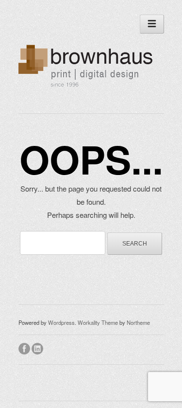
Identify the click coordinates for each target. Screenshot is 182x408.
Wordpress (61, 322)
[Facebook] (25, 347)
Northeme (138, 322)
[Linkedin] (38, 347)
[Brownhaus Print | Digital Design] (88, 87)
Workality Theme (98, 322)
